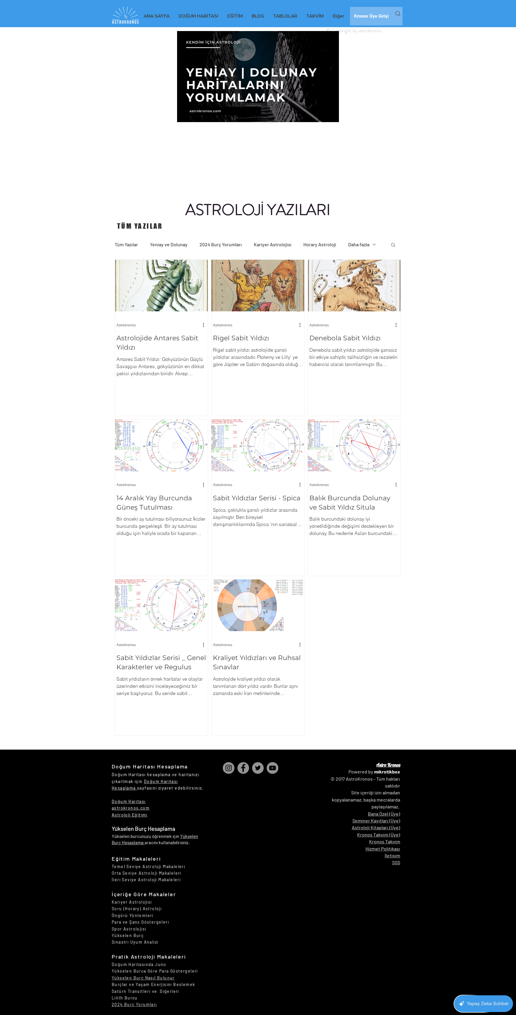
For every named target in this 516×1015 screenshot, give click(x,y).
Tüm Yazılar (126, 244)
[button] (393, 245)
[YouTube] (272, 768)
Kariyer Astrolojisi (272, 244)
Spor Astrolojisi (129, 928)
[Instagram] (228, 768)
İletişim (392, 855)
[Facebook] (243, 768)
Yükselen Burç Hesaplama (143, 828)
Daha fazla (358, 244)
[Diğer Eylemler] (205, 324)
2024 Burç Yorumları (220, 244)
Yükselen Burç (128, 935)
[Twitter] (258, 768)
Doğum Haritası (129, 801)
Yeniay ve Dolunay (169, 244)
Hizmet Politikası (383, 848)
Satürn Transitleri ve (136, 991)
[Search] (398, 13)
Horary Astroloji (319, 244)
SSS (396, 862)
